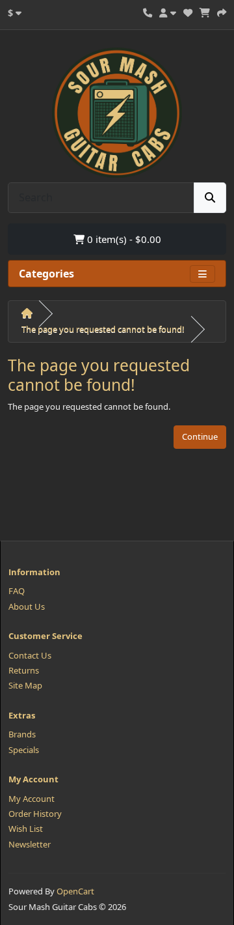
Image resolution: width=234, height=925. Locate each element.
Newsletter (29, 844)
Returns (23, 670)
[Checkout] (221, 11)
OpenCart (75, 891)
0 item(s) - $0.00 (122, 239)
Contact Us (29, 655)
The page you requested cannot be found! (103, 329)
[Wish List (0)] (187, 11)
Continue (200, 436)
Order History (35, 813)
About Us (26, 606)
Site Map (25, 685)
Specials (23, 750)
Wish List (25, 828)
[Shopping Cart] (205, 11)
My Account (31, 798)
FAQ (16, 591)
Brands (22, 734)
